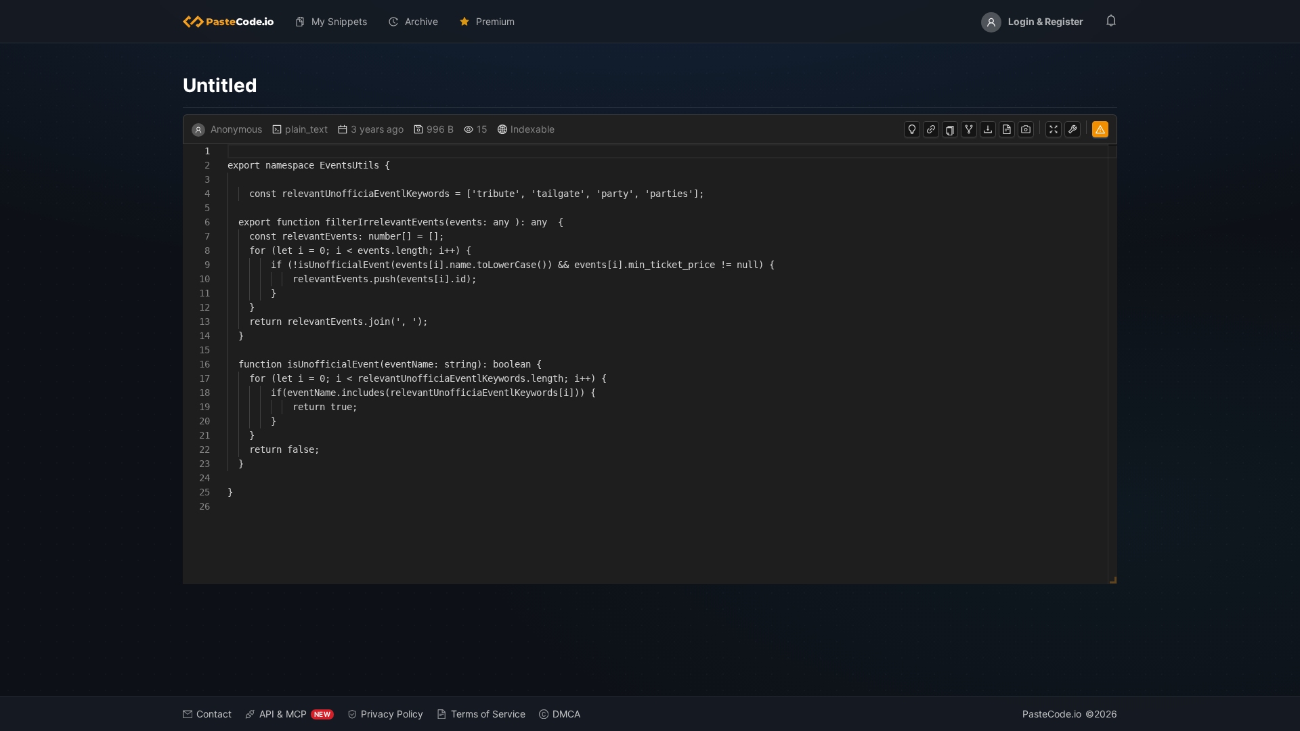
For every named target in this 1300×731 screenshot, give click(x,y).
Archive (421, 21)
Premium (495, 21)
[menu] (650, 21)
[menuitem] (233, 21)
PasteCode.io (1051, 713)
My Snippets (339, 21)
